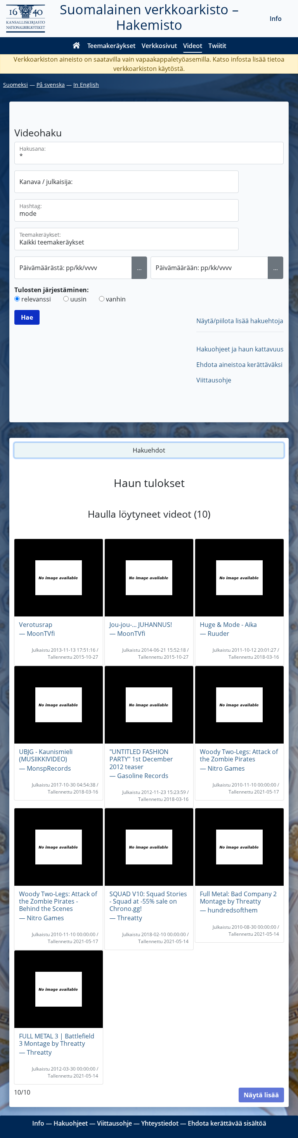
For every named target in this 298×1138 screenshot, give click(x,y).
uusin (78, 299)
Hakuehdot (149, 450)
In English (86, 84)
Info (276, 18)
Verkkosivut (159, 45)
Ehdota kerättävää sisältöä (227, 1123)
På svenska (50, 84)
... (139, 267)
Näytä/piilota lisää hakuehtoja (239, 321)
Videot (192, 45)
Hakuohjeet (71, 1123)
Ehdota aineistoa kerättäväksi (239, 364)
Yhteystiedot (159, 1123)
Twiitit (217, 45)
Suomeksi (15, 84)
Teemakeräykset (111, 45)
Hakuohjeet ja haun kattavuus (240, 349)
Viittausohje (213, 380)
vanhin (116, 299)
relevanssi (36, 299)
